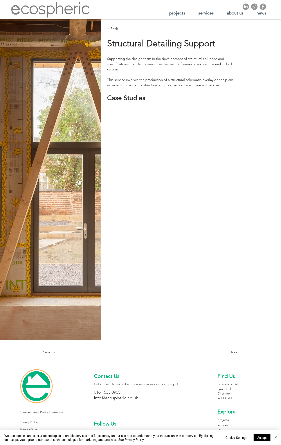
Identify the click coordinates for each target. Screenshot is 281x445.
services (223, 425)
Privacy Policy (29, 422)
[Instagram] (254, 7)
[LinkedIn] (246, 7)
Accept (262, 437)
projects (223, 420)
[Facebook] (263, 7)
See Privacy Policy (131, 439)
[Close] (275, 437)
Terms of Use (29, 430)
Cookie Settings (236, 437)
